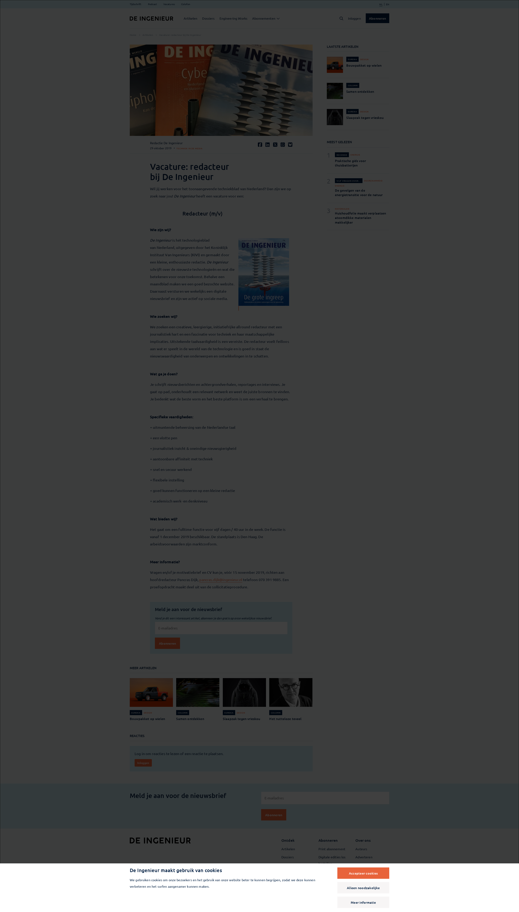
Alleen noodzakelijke (363, 887)
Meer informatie (363, 902)
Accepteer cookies (363, 873)
